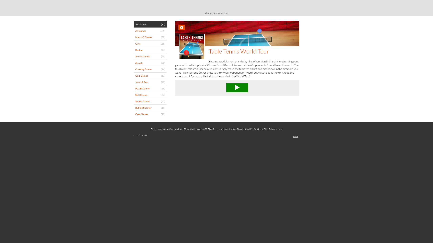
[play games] (216, 6)
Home (295, 136)
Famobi (144, 135)
